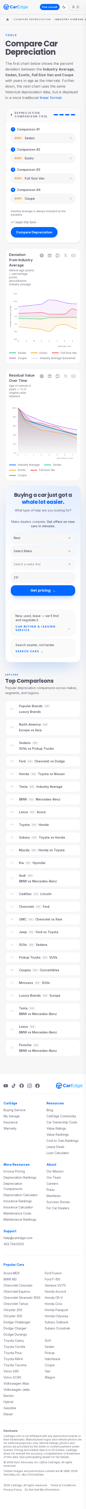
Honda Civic (53, 1304)
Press (51, 1190)
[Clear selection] (70, 138)
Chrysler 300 (13, 1316)
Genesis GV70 (55, 1285)
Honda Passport (56, 1310)
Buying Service (15, 1110)
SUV (48, 1340)
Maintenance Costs (17, 1213)
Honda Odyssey (56, 1316)
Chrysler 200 (13, 1310)
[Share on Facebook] (41, 255)
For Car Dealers (58, 1208)
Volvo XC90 (12, 1377)
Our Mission (55, 1171)
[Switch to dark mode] (64, 7)
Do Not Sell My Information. (42, 1489)
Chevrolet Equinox (17, 1291)
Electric (9, 1396)
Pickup (50, 1353)
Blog (50, 1110)
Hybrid (8, 1402)
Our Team (54, 1177)
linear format (50, 97)
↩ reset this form (23, 222)
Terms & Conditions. (63, 1485)
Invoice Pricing (14, 1171)
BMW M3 (10, 1279)
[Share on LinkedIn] (49, 255)
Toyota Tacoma (15, 1365)
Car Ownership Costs (62, 1122)
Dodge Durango (15, 1334)
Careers (52, 1183)
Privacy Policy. (13, 1489)
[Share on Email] (73, 255)
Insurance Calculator (18, 1207)
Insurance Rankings (18, 1201)
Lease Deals (55, 1147)
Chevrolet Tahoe (16, 1304)
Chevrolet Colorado (18, 1285)
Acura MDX (12, 1273)
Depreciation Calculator (21, 1195)
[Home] (7, 19)
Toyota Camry (14, 1340)
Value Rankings (58, 1134)
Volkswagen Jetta (17, 1389)
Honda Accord (55, 1291)
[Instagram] (29, 1086)
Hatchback (52, 1359)
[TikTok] (13, 1086)
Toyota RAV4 (13, 1359)
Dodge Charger (15, 1328)
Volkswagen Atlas (16, 1383)
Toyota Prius (13, 1353)
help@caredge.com (18, 1238)
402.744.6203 (14, 1244)
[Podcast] (21, 1086)
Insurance (11, 1122)
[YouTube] (6, 1086)
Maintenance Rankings (20, 1219)
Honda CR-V (54, 1297)
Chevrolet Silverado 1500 (22, 1297)
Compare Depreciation (32, 19)
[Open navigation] (75, 7)
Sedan (49, 1347)
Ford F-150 (52, 1279)
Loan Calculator (58, 1153)
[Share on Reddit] (57, 255)
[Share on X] (65, 255)
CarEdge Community (61, 1116)
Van (47, 1371)
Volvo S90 (11, 1371)
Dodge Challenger (17, 1322)
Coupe (50, 1365)
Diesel (8, 1414)
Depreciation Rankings (20, 1177)
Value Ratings (56, 1128)
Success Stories (58, 1202)
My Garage (12, 1116)
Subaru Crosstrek (57, 1328)
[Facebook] (37, 1086)
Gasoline (10, 1408)
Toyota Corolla (14, 1347)
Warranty (10, 1128)
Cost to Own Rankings (63, 1140)
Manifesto (54, 1196)
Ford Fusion (53, 1273)
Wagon (50, 1377)
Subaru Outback (56, 1322)
